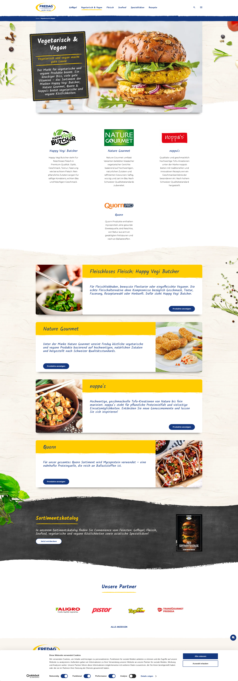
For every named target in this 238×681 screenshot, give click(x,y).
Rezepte (153, 7)
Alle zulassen (200, 656)
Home (38, 18)
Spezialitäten (137, 7)
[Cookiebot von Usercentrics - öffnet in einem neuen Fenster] (33, 676)
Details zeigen (147, 676)
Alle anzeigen (119, 627)
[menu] (201, 7)
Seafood (122, 7)
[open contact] (233, 638)
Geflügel (73, 7)
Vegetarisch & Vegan (91, 7)
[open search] (194, 7)
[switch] (87, 676)
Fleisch (110, 7)
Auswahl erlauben (200, 664)
